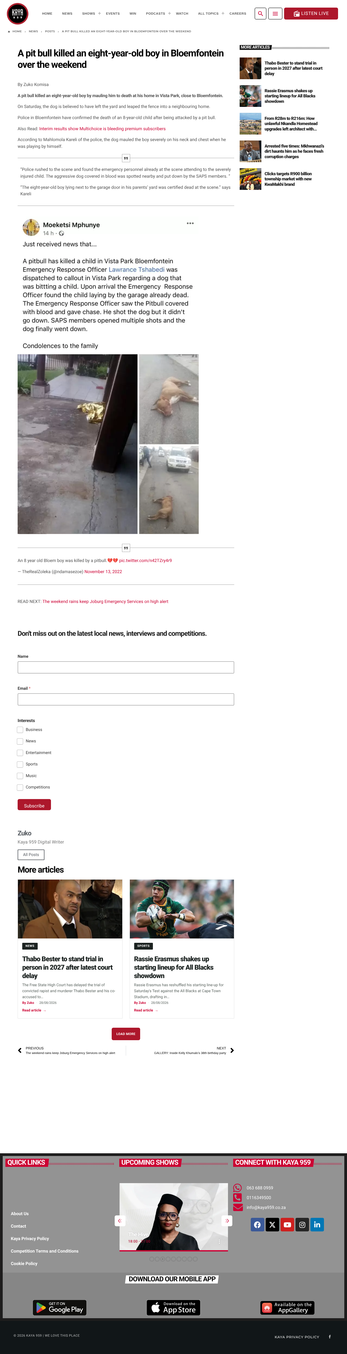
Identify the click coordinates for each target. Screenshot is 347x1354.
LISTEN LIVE (311, 13)
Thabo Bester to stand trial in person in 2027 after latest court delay (67, 967)
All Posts (31, 854)
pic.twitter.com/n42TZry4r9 (145, 560)
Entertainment (38, 752)
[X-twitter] (272, 1224)
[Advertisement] (126, 1102)
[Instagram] (302, 1224)
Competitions (38, 787)
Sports (32, 764)
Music (31, 775)
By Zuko (28, 1003)
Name (23, 656)
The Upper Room (153, 1234)
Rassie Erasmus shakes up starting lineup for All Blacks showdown (173, 967)
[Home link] (17, 13)
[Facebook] (257, 1224)
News (31, 741)
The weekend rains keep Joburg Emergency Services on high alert (105, 601)
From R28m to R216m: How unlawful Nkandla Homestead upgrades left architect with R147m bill (291, 126)
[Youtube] (287, 1224)
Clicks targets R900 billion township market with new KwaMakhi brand (288, 179)
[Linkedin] (317, 1224)
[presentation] (120, 1220)
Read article (34, 1010)
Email (24, 688)
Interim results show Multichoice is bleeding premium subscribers (102, 128)
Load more (126, 1034)
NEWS (29, 946)
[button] (152, 1259)
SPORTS (143, 946)
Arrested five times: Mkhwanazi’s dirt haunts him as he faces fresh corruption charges (294, 151)
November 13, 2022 (103, 571)
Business (34, 729)
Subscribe (34, 806)
